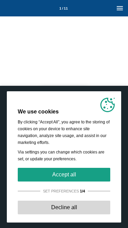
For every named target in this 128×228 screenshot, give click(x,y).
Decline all (64, 207)
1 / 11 (63, 8)
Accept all (64, 174)
